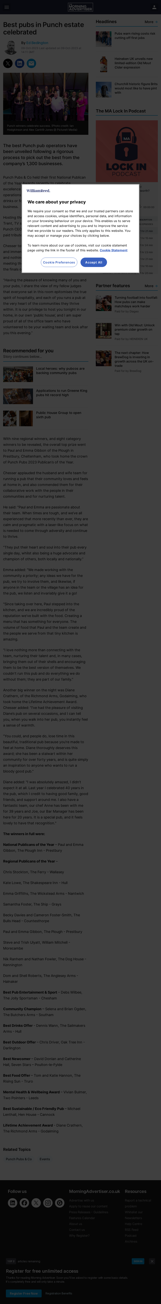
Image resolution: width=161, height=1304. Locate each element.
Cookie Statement (113, 250)
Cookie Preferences (59, 262)
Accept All (93, 262)
